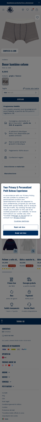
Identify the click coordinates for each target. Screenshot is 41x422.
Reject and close (19, 227)
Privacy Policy (19, 218)
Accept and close (20, 233)
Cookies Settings (21, 221)
